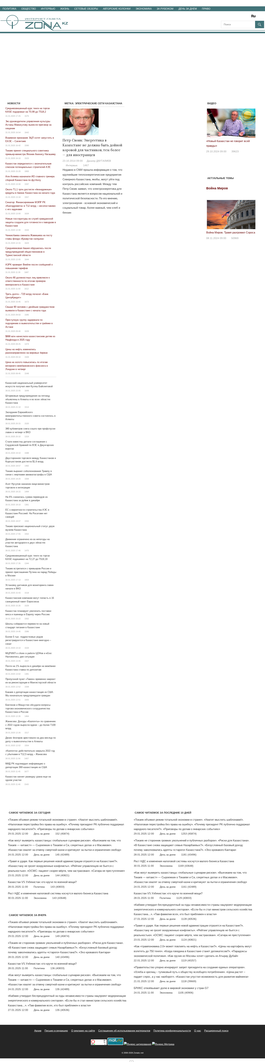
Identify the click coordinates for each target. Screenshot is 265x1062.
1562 (27, 619)
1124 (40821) (188, 939)
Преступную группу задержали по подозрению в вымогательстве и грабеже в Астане (29, 323)
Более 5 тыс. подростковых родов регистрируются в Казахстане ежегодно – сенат (28, 640)
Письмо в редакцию (56, 1030)
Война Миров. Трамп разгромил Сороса (230, 232)
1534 (27, 648)
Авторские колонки (117, 8)
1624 (27, 243)
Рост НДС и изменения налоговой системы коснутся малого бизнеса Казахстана (58, 893)
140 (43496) (62, 957)
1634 (27, 213)
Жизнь (64, 8)
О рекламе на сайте (83, 1030)
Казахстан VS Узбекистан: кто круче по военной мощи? (42, 881)
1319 (27, 436)
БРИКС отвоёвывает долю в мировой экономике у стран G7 (171, 988)
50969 (234, 238)
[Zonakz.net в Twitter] (223, 17)
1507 (27, 661)
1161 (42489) (188, 886)
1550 (27, 521)
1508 (27, 687)
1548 (27, 373)
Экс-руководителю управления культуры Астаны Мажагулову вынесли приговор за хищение (28, 125)
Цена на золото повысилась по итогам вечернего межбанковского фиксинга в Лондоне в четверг (26, 366)
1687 (26, 272)
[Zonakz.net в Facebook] (228, 17)
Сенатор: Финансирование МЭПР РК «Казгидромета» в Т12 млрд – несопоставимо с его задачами (30, 206)
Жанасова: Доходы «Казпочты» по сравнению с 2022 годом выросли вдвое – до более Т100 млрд (30, 725)
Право (206, 8)
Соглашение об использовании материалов (124, 1030)
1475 (27, 550)
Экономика (144, 8)
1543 (26, 784)
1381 (27, 674)
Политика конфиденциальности (172, 1030)
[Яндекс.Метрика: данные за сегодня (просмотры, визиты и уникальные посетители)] (163, 1044)
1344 (27, 563)
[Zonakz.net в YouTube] (233, 17)
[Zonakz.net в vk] (248, 17)
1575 (27, 116)
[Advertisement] (132, 60)
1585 (27, 315)
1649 (27, 391)
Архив (37, 1030)
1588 (27, 453)
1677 (26, 771)
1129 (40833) (184, 898)
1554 (27, 745)
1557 (27, 197)
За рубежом (165, 8)
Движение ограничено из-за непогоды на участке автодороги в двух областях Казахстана (27, 543)
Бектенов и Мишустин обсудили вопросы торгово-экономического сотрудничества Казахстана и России (27, 708)
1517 (27, 733)
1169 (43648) (185, 865)
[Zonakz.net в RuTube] (254, 17)
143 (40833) (57, 886)
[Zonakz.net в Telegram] (238, 17)
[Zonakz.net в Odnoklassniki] (243, 17)
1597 (27, 184)
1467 (86, 165)
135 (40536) (62, 1010)
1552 (27, 534)
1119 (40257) (188, 960)
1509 (27, 357)
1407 (26, 758)
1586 (27, 631)
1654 (27, 580)
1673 (27, 302)
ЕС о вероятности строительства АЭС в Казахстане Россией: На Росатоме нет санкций (27, 513)
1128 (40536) (188, 918)
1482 (27, 466)
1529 (27, 606)
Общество (28, 8)
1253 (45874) (189, 833)
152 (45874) (62, 833)
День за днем (187, 8)
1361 (27, 505)
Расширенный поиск (216, 1030)
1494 (27, 492)
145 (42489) (62, 854)
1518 (27, 593)
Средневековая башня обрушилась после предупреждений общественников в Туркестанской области (28, 252)
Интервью (48, 8)
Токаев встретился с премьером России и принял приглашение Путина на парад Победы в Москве (30, 572)
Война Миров (217, 188)
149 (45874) (62, 936)
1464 (27, 716)
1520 (27, 423)
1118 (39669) (188, 981)
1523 (27, 158)
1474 (27, 344)
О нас (197, 1030)
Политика (9, 8)
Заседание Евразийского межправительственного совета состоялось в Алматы (30, 416)
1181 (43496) (188, 854)
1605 (27, 700)
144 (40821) (62, 875)
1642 (27, 132)
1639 (27, 331)
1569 (27, 479)
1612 (26, 289)
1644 (27, 259)
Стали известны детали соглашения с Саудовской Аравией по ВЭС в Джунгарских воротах (29, 445)
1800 (27, 171)
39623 (235, 151)
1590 (27, 145)
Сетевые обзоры (86, 8)
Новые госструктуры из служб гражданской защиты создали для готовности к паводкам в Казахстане (30, 222)
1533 (27, 230)
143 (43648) (59, 898)
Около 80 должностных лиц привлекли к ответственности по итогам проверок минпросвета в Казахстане (27, 281)
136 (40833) (57, 968)
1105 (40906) (185, 992)
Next (251, 124)
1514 (27, 407)
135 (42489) (62, 989)
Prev (211, 124)
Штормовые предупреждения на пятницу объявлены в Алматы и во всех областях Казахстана (27, 399)
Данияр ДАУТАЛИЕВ (99, 160)
